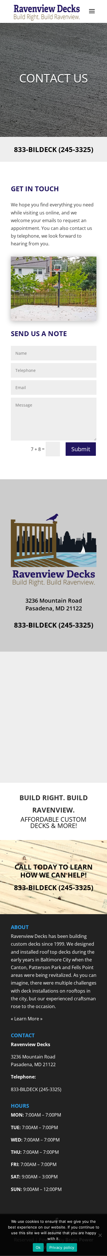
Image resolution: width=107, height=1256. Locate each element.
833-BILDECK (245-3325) (53, 149)
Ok (38, 1247)
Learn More (26, 1019)
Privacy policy (61, 1247)
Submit (80, 449)
